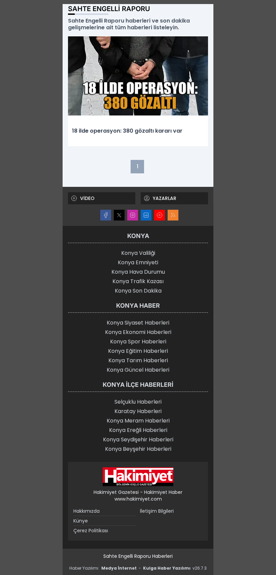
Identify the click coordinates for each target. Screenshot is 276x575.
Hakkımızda (86, 511)
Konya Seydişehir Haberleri (138, 439)
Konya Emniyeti (138, 262)
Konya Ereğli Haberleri (138, 430)
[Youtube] (159, 215)
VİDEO (87, 198)
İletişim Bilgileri (157, 511)
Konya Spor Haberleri (138, 341)
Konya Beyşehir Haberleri (138, 449)
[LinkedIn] (146, 215)
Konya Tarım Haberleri (138, 360)
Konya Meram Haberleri (138, 421)
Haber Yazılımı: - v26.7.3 (138, 568)
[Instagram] (132, 215)
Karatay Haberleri (138, 411)
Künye (80, 520)
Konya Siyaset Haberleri (138, 323)
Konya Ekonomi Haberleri (138, 332)
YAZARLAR (164, 198)
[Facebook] (105, 215)
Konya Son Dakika (138, 291)
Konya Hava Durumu (138, 272)
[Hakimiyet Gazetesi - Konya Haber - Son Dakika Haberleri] (138, 476)
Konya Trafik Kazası (138, 281)
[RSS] (173, 215)
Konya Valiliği (138, 253)
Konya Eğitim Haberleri (138, 351)
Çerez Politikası (90, 530)
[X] (119, 215)
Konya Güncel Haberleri (138, 370)
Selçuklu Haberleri (138, 402)
